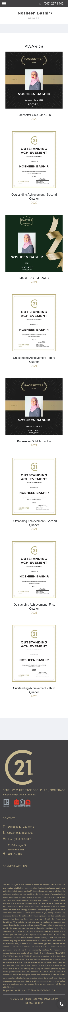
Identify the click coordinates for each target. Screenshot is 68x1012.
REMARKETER (34, 1003)
